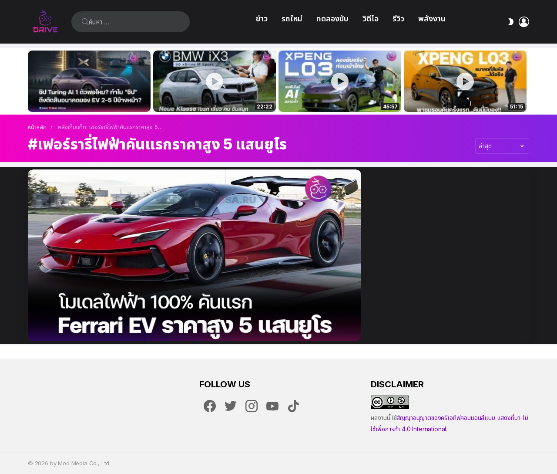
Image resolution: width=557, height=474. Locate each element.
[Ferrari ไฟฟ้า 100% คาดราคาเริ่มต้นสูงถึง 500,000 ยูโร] (194, 255)
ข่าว (262, 18)
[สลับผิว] (510, 22)
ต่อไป (524, 81)
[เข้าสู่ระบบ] (524, 21)
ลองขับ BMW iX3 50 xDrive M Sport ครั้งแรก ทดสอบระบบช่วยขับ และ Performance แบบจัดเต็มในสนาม (209, 96)
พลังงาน (432, 18)
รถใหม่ (292, 18)
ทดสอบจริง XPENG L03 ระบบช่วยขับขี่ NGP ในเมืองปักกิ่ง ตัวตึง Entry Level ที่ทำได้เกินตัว (335, 96)
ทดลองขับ (332, 18)
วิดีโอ (370, 18)
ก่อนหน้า (32, 81)
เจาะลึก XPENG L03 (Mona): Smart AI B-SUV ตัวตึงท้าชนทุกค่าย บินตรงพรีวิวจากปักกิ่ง (465, 96)
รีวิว (398, 18)
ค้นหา (85, 21)
